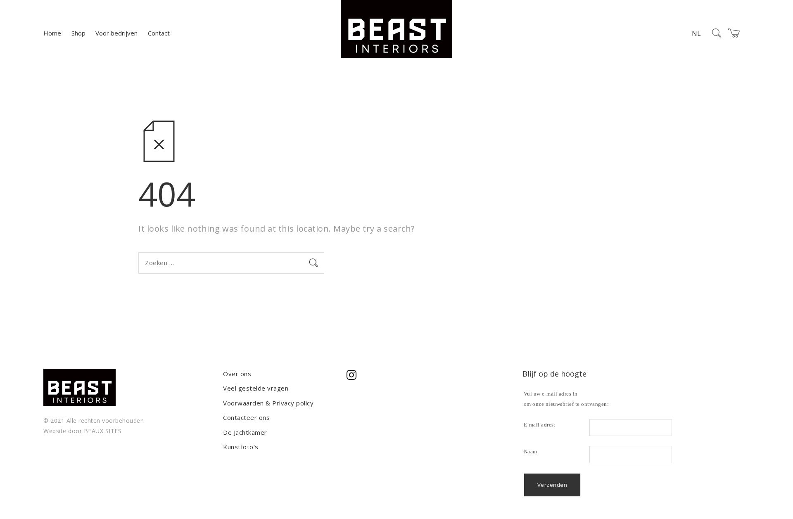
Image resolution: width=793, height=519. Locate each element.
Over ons (237, 374)
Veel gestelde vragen (255, 388)
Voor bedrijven (116, 33)
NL (696, 33)
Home (52, 33)
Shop (78, 33)
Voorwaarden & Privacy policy (268, 403)
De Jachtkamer (245, 432)
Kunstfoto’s (241, 447)
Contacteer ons (246, 417)
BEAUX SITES (103, 431)
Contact (159, 33)
